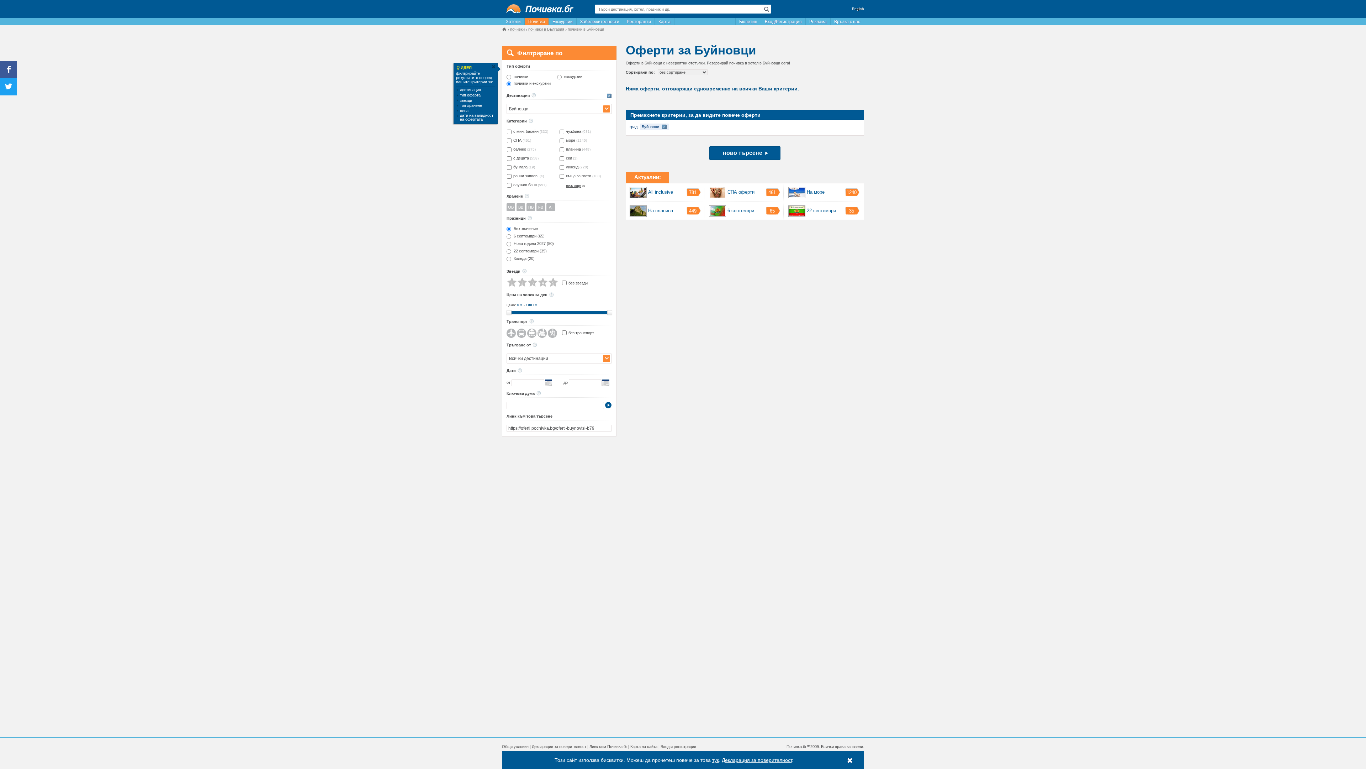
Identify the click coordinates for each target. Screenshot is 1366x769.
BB (520, 207)
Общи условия (515, 746)
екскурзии (573, 77)
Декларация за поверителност (559, 746)
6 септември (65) (529, 236)
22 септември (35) (530, 251)
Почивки (536, 21)
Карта (664, 21)
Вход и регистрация (678, 746)
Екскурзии (562, 21)
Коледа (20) (524, 259)
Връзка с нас (847, 21)
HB (531, 207)
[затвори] (493, 66)
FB (540, 207)
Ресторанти (639, 21)
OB (511, 207)
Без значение (526, 229)
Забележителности (599, 21)
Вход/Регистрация (783, 21)
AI (550, 207)
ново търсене (742, 153)
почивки (521, 77)
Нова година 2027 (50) (534, 244)
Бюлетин (748, 21)
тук (715, 760)
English (858, 9)
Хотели (513, 21)
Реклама (818, 21)
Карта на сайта (643, 746)
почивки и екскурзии (532, 83)
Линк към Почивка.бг (608, 746)
